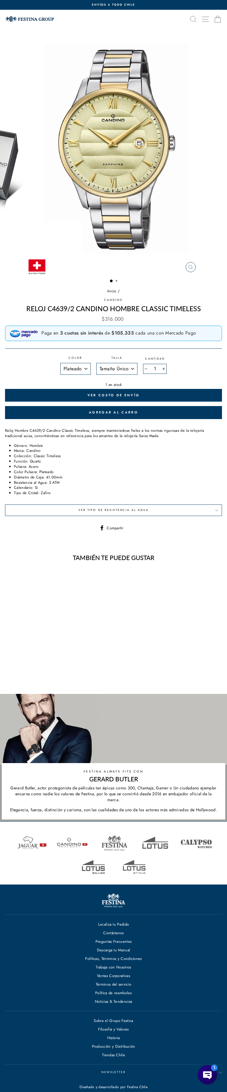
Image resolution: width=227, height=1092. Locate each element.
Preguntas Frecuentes (113, 941)
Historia (113, 1038)
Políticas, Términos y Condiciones (113, 958)
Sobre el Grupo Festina (113, 1020)
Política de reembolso (113, 993)
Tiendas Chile (113, 1055)
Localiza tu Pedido (113, 924)
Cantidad (155, 359)
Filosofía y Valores (113, 1029)
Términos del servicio (114, 984)
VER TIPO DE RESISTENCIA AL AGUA (113, 510)
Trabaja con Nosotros (113, 967)
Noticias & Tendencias (113, 1001)
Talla (116, 358)
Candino (113, 300)
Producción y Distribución (113, 1046)
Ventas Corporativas (113, 976)
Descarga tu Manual (113, 950)
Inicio (111, 291)
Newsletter (113, 1072)
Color (75, 358)
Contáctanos (113, 933)
